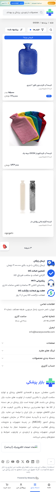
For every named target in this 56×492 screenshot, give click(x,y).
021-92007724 (49, 321)
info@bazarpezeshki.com (42, 332)
